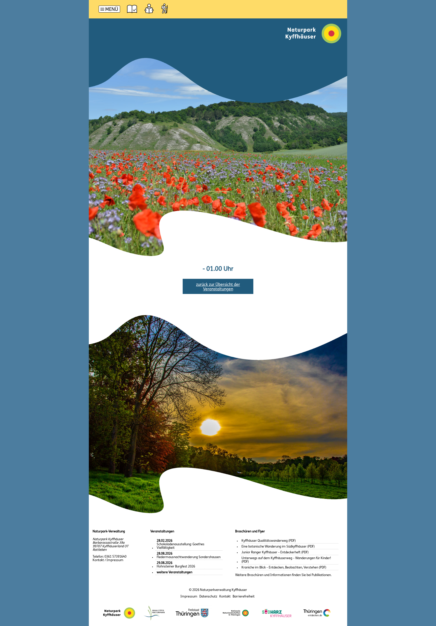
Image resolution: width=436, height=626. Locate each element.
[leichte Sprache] (149, 9)
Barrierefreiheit (244, 596)
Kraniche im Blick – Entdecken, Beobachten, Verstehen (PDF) (283, 567)
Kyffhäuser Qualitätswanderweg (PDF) (268, 540)
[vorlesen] (132, 9)
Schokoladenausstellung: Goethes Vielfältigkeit (180, 544)
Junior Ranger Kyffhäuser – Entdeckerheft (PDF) (275, 552)
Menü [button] (111, 9)
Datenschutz (208, 596)
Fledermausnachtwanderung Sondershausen (189, 555)
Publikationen (321, 575)
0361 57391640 (115, 556)
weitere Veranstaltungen (174, 572)
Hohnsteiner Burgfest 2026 (176, 564)
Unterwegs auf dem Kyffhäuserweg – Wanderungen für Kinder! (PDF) (286, 560)
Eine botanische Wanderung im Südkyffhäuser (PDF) (278, 546)
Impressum (188, 596)
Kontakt (225, 596)
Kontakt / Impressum (108, 560)
